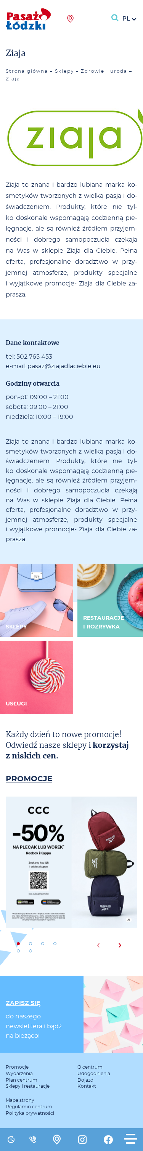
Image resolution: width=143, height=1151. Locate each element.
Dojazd (85, 1080)
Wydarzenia (19, 1073)
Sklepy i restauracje (28, 1086)
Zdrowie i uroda (104, 71)
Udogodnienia (93, 1073)
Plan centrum (21, 1080)
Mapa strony (20, 1100)
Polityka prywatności (30, 1113)
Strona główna (27, 71)
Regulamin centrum (29, 1107)
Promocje (17, 1067)
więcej (71, 888)
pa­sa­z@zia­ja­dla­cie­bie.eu (64, 366)
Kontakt (86, 1086)
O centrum (90, 1067)
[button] (18, 943)
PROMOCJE (29, 779)
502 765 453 (34, 357)
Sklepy (64, 71)
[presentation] (98, 945)
